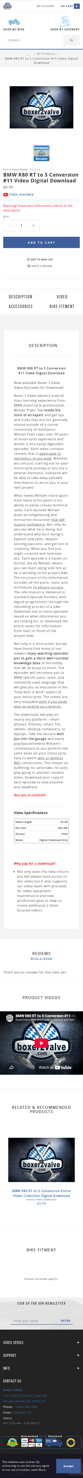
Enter (65, 1321)
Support (10, 1355)
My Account (45, 6)
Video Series (13, 1342)
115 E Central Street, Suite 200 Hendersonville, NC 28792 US (25, 1395)
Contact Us (22, 1412)
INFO (6, 1368)
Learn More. (38, 1470)
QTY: (6, 216)
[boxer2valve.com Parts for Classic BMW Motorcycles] (7, 6)
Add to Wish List (42, 259)
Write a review (41, 958)
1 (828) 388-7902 (26, 1407)
